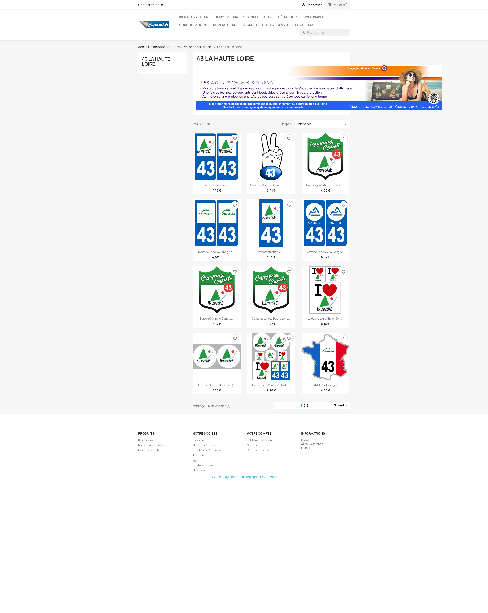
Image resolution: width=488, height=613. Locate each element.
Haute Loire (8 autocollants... (271, 385)
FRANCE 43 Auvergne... (325, 385)
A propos (198, 455)
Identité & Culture (194, 17)
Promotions (145, 440)
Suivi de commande (259, 440)
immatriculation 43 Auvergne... (325, 252)
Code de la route (194, 25)
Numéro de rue (225, 25)
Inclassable (313, 17)
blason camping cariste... (217, 318)
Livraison (198, 440)
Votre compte (259, 433)
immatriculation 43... (217, 185)
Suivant (341, 405)
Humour (222, 17)
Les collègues (306, 25)
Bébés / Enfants (275, 25)
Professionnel (246, 17)
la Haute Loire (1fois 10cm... (325, 318)
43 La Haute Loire (156, 61)
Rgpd (196, 460)
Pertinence (322, 124)
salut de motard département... (271, 185)
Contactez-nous (150, 5)
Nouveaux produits (150, 445)
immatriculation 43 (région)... (217, 252)
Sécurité (250, 25)
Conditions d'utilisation (208, 450)
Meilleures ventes (149, 450)
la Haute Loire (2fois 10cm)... (216, 385)
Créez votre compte (260, 450)
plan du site (200, 470)
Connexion (254, 445)
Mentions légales (204, 445)
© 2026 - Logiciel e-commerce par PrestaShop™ (244, 477)
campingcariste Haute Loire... (325, 185)
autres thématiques (280, 17)
